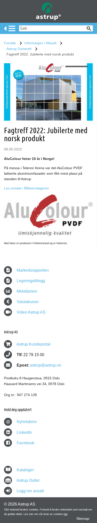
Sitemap (82, 519)
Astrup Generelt (18, 49)
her (66, 514)
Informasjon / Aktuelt (40, 43)
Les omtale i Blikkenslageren (26, 188)
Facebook (25, 443)
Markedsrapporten (32, 270)
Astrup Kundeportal (33, 344)
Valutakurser (27, 302)
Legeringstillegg (30, 281)
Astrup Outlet (27, 480)
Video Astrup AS (31, 312)
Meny (9, 28)
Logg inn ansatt (30, 491)
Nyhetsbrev (21, 421)
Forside (10, 43)
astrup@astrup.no (45, 365)
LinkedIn (24, 432)
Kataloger (25, 470)
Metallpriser (26, 291)
